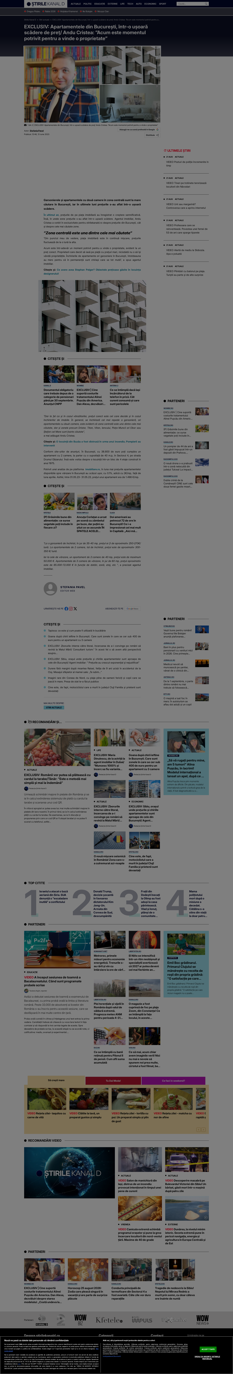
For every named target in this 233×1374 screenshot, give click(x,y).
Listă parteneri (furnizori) (112, 1356)
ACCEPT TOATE (208, 1349)
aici (19, 1364)
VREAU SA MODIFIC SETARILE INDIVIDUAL (207, 1357)
